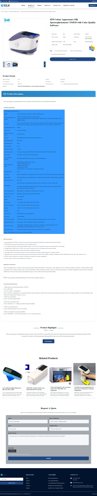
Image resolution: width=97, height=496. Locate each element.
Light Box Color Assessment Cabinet (55, 488)
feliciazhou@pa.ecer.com (14, 1)
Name (9, 425)
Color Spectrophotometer (53, 480)
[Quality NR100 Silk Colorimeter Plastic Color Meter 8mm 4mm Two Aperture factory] (36, 374)
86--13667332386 (76, 478)
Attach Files (11, 448)
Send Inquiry (48, 341)
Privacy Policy (94, 493)
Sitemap (27, 488)
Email (10, 418)
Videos (39, 5)
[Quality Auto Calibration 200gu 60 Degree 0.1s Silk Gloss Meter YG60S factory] (12, 374)
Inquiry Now (93, 5)
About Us (47, 5)
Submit (48, 458)
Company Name (53, 425)
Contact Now (12, 395)
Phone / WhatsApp (54, 418)
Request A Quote (68, 5)
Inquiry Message (12, 433)
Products (31, 5)
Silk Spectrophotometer (14, 11)
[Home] (2, 11)
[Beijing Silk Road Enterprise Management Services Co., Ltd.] (5, 5)
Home (23, 5)
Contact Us (57, 5)
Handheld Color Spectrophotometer (55, 485)
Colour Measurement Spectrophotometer (56, 483)
